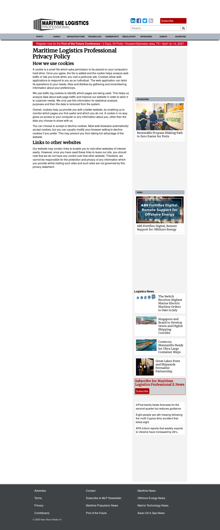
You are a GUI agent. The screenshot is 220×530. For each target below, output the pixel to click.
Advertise (180, 36)
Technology (94, 36)
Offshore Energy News (151, 498)
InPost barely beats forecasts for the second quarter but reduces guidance (158, 406)
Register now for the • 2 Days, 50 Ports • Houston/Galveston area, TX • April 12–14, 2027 (110, 44)
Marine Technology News (153, 505)
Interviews (146, 36)
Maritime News (147, 491)
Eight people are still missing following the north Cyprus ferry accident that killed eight (159, 418)
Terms (38, 498)
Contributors (41, 513)
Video (140, 192)
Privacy (38, 505)
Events (163, 36)
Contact (90, 491)
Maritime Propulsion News (102, 505)
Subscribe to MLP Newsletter (103, 498)
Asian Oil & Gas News (151, 513)
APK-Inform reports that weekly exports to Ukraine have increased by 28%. (159, 430)
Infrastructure (76, 36)
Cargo (56, 36)
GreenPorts (112, 36)
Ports (39, 36)
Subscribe (167, 21)
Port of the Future (96, 513)
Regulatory (129, 36)
